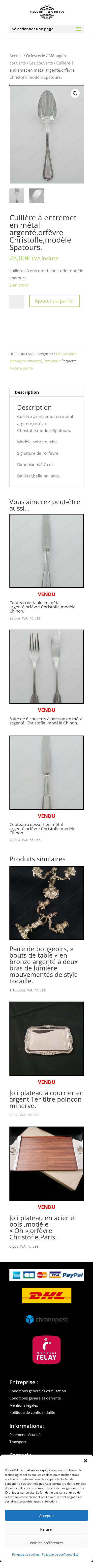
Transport (17, 1441)
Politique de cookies (25, 1554)
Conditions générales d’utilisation (37, 1390)
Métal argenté (21, 368)
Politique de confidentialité (60, 1554)
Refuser (46, 1529)
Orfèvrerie (35, 56)
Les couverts (41, 63)
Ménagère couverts (25, 361)
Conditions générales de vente (35, 1398)
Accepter (46, 1515)
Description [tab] (27, 392)
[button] (85, 1460)
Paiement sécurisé (24, 1434)
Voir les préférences (46, 1542)
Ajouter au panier (54, 300)
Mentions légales (23, 1405)
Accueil (16, 56)
